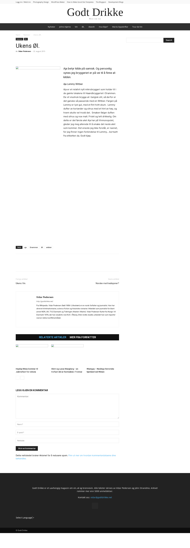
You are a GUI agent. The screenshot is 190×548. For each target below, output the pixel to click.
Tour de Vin (137, 26)
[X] (25, 58)
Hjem (18, 35)
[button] (170, 27)
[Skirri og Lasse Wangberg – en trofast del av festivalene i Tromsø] (67, 355)
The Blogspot (101, 2)
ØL (83, 26)
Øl (42, 247)
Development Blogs (115, 2)
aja (25, 247)
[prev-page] (17, 378)
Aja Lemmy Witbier (73, 84)
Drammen (34, 247)
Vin (76, 26)
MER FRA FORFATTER (83, 337)
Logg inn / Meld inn (23, 2)
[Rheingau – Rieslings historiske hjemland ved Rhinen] (103, 355)
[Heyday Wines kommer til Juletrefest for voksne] (32, 355)
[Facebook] (19, 58)
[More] (53, 58)
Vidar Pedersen (24, 51)
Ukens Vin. (21, 283)
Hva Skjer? (103, 26)
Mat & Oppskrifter (120, 26)
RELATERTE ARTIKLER (52, 337)
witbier (49, 247)
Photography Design (41, 2)
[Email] (46, 58)
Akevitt (91, 26)
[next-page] (22, 378)
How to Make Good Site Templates (80, 2)
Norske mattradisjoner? (107, 283)
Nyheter (51, 26)
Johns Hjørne (65, 26)
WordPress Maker (58, 2)
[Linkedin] (39, 58)
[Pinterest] (32, 58)
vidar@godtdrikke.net (101, 497)
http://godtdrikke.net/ (44, 301)
